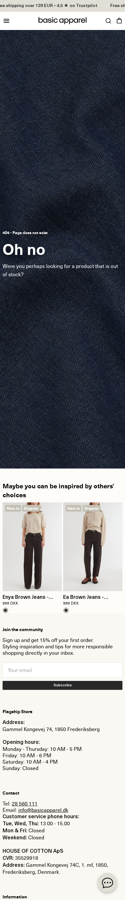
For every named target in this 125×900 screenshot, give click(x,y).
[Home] (62, 20)
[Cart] (119, 21)
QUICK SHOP (32, 582)
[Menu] (6, 21)
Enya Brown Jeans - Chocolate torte (26, 598)
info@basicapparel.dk (43, 809)
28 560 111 (25, 803)
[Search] (108, 21)
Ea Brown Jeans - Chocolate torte (83, 598)
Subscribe (63, 685)
